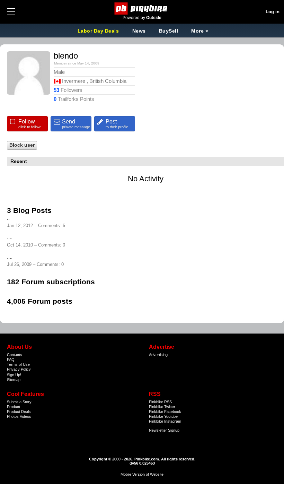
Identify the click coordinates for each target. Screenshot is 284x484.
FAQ (11, 359)
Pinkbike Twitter (162, 407)
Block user (22, 145)
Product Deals (19, 411)
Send (76, 124)
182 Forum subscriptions (51, 282)
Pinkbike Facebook (165, 411)
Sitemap (13, 380)
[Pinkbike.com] (142, 8)
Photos (13, 416)
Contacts (14, 355)
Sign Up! (14, 375)
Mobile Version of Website (142, 474)
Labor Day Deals (99, 31)
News (139, 31)
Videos (25, 416)
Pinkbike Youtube (163, 416)
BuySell (168, 31)
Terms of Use (18, 364)
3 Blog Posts (29, 210)
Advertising (158, 355)
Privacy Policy (19, 369)
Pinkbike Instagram (165, 421)
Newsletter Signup (164, 430)
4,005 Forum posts (39, 301)
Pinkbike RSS (160, 402)
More (197, 31)
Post (117, 124)
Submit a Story (19, 402)
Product (13, 407)
